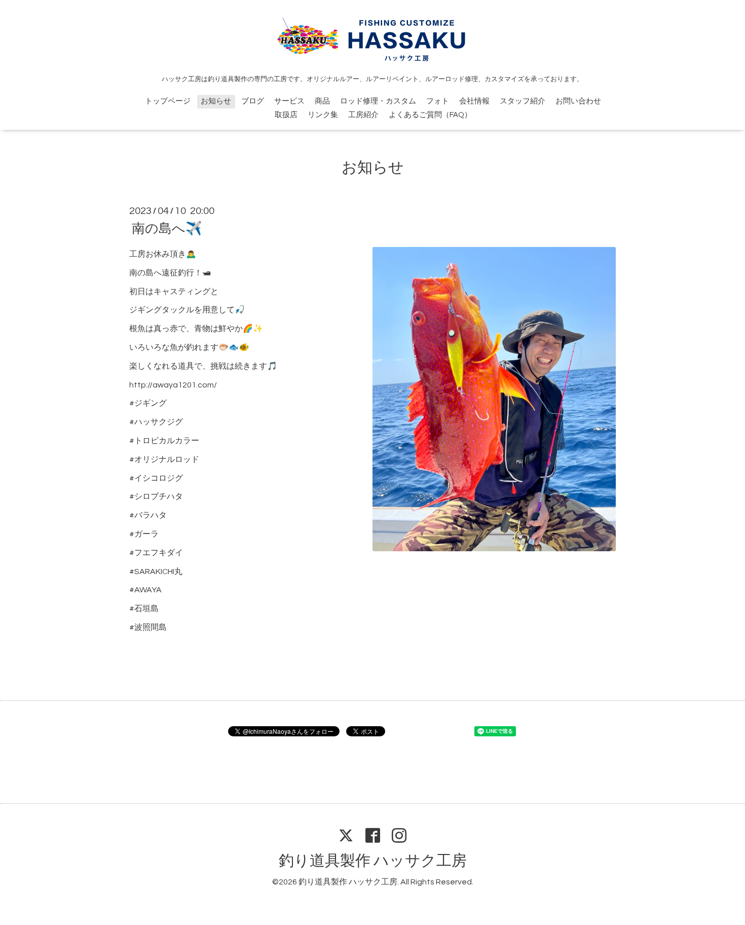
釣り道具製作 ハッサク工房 (373, 861)
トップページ (168, 101)
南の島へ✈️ (167, 228)
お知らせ (216, 101)
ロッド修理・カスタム (378, 101)
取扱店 (286, 115)
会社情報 (474, 101)
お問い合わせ (578, 101)
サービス (289, 101)
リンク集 (323, 115)
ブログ (252, 101)
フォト (437, 101)
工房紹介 (363, 115)
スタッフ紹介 (522, 101)
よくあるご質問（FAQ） (430, 115)
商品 (322, 101)
